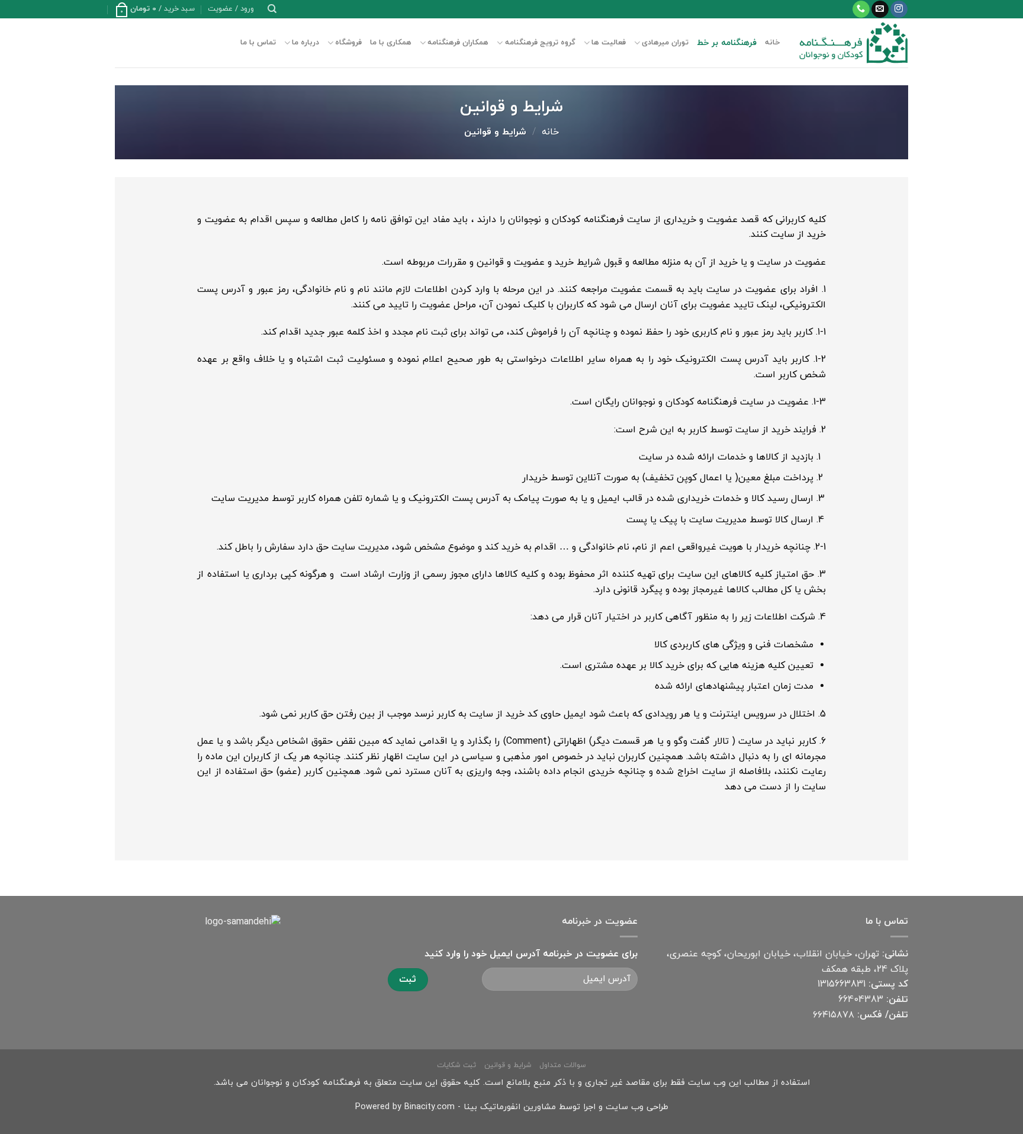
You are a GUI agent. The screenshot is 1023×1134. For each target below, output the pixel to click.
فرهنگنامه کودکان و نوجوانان (306, 1083)
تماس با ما (258, 42)
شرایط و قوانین (508, 1065)
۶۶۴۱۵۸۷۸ (833, 1014)
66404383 (860, 999)
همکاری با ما (390, 42)
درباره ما (305, 42)
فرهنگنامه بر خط (727, 43)
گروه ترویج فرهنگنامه (540, 42)
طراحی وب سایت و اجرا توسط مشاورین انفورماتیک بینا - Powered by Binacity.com (511, 1107)
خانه (772, 42)
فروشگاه (348, 42)
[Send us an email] (880, 9)
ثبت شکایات (456, 1065)
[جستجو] (272, 9)
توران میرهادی (665, 42)
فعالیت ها (608, 42)
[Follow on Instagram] (899, 9)
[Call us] (861, 9)
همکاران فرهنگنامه (457, 42)
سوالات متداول (562, 1065)
